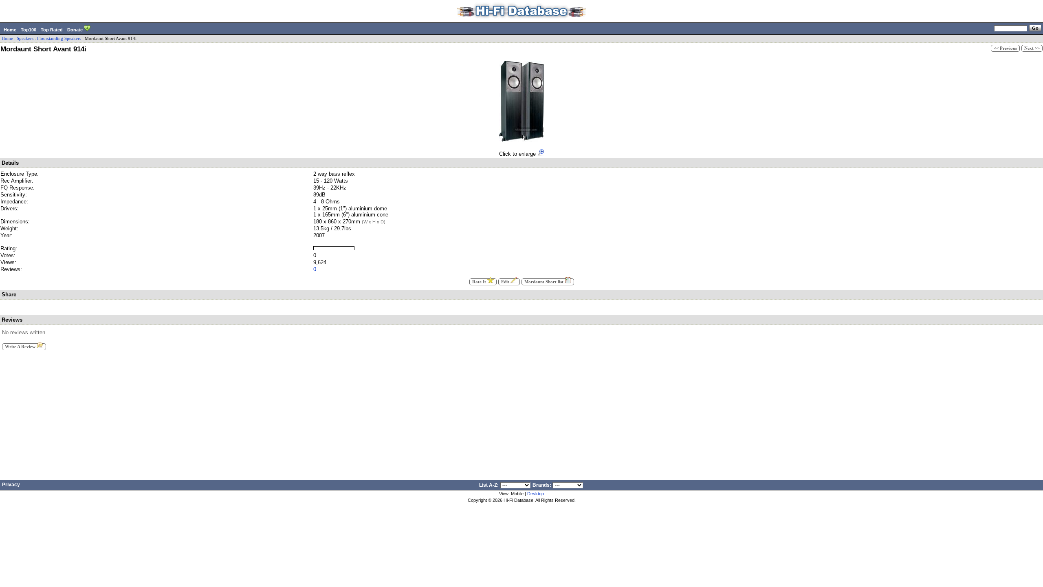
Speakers (25, 38)
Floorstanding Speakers (59, 38)
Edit (505, 282)
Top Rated (52, 29)
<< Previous (1005, 48)
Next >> (1032, 48)
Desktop (535, 493)
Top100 (28, 29)
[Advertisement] (521, 412)
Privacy (11, 485)
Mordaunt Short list (544, 282)
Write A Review (21, 346)
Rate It (479, 282)
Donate (75, 29)
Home (10, 29)
